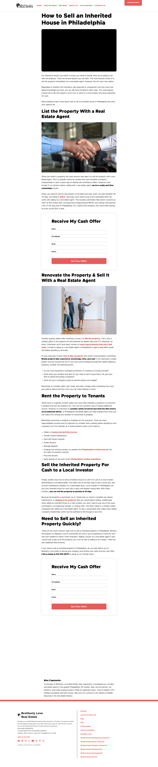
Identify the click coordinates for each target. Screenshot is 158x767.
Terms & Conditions (87, 730)
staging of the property (65, 500)
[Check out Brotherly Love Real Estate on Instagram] (22, 741)
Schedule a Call (85, 734)
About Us (73, 5)
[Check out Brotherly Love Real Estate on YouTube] (33, 741)
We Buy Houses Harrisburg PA (91, 753)
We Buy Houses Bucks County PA (92, 741)
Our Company (86, 5)
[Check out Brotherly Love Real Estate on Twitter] (29, 741)
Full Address (56, 236)
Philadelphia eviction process (95, 450)
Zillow (62, 197)
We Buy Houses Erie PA (88, 757)
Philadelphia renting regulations (86, 459)
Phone (54, 251)
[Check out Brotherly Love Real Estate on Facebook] (19, 741)
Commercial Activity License (64, 432)
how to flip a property (73, 356)
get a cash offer (101, 347)
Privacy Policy (85, 726)
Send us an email (24, 737)
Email (53, 244)
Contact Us (100, 5)
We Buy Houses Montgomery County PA (94, 738)
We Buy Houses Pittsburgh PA (91, 749)
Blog (82, 719)
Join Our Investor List (88, 715)
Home (39, 5)
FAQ (82, 722)
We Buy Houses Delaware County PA (93, 745)
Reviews (63, 5)
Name (54, 229)
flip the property (92, 339)
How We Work (50, 5)
